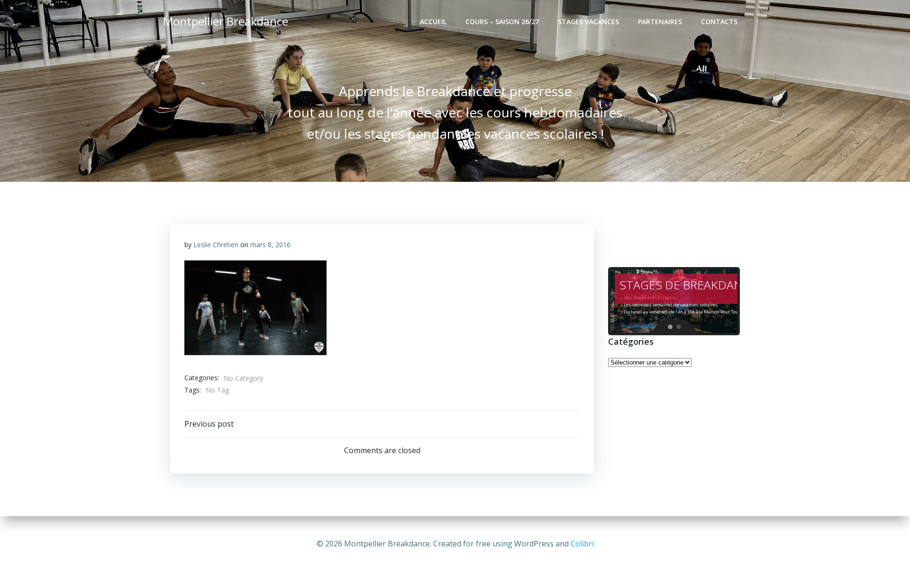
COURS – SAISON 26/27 (502, 21)
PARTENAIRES (660, 21)
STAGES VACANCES (588, 21)
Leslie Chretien (215, 244)
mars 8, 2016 (270, 244)
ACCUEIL (433, 21)
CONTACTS (719, 21)
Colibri (582, 543)
